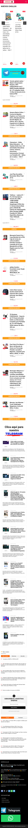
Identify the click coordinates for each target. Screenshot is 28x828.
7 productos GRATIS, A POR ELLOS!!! (10, 659)
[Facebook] (2, 791)
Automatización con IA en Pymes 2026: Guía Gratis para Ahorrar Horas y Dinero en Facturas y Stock (18, 530)
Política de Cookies (5, 800)
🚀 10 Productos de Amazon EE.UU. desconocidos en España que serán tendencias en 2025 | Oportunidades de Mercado (13, 665)
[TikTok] (7, 791)
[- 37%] (5, 235)
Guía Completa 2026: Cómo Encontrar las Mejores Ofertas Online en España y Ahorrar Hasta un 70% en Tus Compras (18, 602)
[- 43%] (5, 344)
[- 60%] (5, 174)
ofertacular (11, 95)
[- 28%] (5, 402)
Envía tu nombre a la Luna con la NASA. (17, 635)
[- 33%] (5, 142)
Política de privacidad (6, 802)
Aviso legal (4, 798)
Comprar (14, 106)
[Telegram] (14, 791)
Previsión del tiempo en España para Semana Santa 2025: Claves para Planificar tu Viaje (13, 685)
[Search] (26, 1)
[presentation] (3, 23)
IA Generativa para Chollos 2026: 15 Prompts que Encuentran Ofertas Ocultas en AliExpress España (18, 514)
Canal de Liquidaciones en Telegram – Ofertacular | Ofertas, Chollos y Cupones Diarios (18, 619)
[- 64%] (5, 81)
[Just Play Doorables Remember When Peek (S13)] (11, 17)
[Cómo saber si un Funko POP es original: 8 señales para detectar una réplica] (6, 442)
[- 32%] (5, 112)
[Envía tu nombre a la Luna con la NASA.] (6, 635)
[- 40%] (5, 267)
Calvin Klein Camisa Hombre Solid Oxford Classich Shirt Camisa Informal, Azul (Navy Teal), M (16, 293)
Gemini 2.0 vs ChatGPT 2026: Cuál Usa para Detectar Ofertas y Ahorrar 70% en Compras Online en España (18, 566)
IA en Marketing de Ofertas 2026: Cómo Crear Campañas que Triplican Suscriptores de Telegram (18, 459)
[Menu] (1, 1)
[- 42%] (5, 195)
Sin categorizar (10, 22)
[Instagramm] (9, 791)
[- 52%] (5, 370)
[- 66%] (5, 314)
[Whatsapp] (12, 791)
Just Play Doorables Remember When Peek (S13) (10, 28)
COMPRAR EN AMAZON (2, 63)
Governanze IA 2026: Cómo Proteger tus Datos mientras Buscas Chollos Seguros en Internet (18, 476)
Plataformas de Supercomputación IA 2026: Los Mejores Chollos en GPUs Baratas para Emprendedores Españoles (18, 548)
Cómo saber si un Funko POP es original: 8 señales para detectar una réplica (17, 443)
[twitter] (4, 791)
